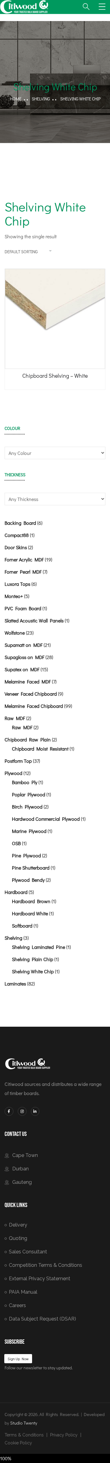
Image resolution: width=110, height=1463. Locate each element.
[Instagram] (22, 1111)
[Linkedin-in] (35, 1111)
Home (15, 99)
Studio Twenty (23, 1423)
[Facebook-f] (9, 1111)
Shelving (41, 99)
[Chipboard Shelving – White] (55, 319)
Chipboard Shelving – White (55, 375)
